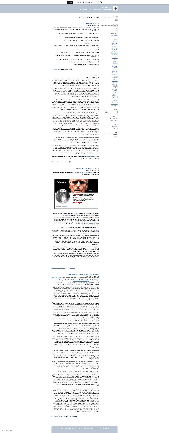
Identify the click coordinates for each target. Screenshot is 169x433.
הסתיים (95, 223)
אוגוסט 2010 (115, 74)
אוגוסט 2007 (115, 105)
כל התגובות (115, 128)
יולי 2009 (115, 85)
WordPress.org (114, 120)
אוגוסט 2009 (115, 84)
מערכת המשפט (114, 31)
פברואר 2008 (115, 97)
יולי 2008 (115, 90)
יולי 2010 (115, 76)
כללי (58, 69)
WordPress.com (114, 118)
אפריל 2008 (115, 95)
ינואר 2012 (115, 64)
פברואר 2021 (115, 43)
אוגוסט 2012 (115, 58)
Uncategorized (114, 26)
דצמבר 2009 (115, 81)
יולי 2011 (115, 67)
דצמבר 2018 (115, 44)
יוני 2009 (116, 87)
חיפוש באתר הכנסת (93, 156)
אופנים (116, 28)
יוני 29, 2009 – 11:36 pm (92, 25)
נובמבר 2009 (115, 82)
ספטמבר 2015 (114, 49)
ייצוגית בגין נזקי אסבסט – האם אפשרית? (87, 168)
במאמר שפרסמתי (94, 230)
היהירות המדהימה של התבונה (79, 27)
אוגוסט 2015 (115, 51)
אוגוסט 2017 (115, 46)
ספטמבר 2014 (114, 53)
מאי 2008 (115, 94)
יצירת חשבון (115, 134)
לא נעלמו (71, 220)
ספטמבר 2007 (114, 104)
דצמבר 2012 (115, 54)
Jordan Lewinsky (65, 428)
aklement (67, 69)
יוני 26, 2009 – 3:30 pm (92, 77)
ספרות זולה (96, 76)
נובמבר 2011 (115, 66)
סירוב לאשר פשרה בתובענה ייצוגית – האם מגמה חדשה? (83, 274)
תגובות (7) (54, 268)
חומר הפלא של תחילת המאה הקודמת (84, 172)
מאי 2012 (115, 62)
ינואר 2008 (115, 99)
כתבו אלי (116, 20)
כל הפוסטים (115, 126)
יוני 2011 (116, 69)
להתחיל (70, 2)
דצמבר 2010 (115, 72)
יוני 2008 (116, 92)
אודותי (116, 18)
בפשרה (91, 223)
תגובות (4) (54, 416)
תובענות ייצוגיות (65, 215)
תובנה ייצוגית (104, 7)
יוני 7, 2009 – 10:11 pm (92, 276)
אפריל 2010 (115, 77)
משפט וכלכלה (61, 161)
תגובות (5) (54, 69)
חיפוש (116, 109)
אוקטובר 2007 (114, 102)
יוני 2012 (116, 61)
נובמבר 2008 (115, 89)
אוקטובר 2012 (114, 56)
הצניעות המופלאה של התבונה (90, 23)
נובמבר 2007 (115, 100)
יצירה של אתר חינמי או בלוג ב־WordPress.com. (96, 428)
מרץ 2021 (115, 41)
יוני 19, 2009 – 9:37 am (92, 170)
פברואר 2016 (115, 48)
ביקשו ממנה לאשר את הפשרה (81, 281)
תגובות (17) (54, 161)
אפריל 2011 (115, 71)
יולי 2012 (115, 59)
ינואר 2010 (115, 79)
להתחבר (116, 136)
